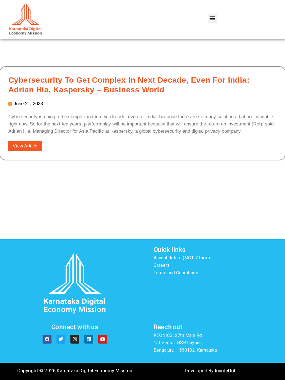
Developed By (210, 370)
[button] (212, 18)
